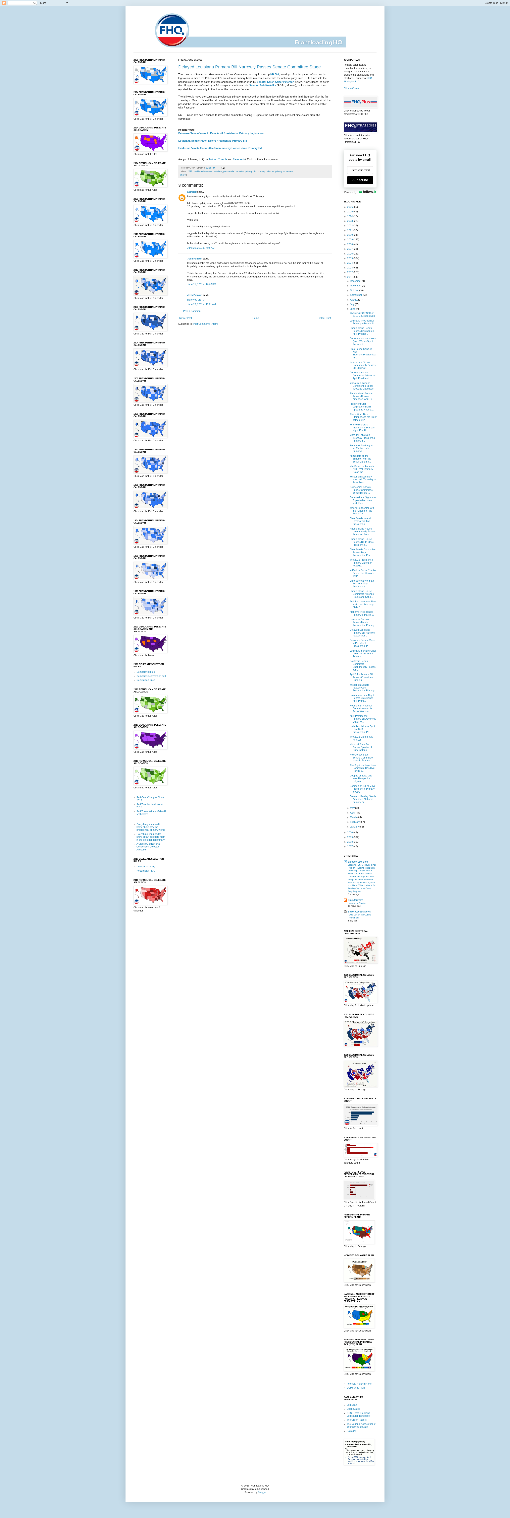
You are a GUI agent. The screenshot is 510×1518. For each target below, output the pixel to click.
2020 (350, 235)
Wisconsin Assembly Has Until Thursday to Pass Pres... (363, 479)
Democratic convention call (151, 676)
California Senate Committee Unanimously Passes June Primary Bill (220, 148)
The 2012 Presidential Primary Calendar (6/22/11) (362, 562)
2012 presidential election (199, 171)
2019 (350, 239)
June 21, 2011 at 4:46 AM (201, 248)
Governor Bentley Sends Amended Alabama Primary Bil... (363, 799)
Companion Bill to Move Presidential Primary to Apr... (363, 789)
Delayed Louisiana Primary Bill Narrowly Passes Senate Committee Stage (249, 66)
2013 (350, 267)
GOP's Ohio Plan (356, 1387)
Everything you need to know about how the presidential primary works (150, 827)
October (354, 290)
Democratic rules (145, 672)
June (353, 309)
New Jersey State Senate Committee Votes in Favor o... (361, 757)
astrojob (192, 191)
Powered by (350, 191)
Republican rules (145, 680)
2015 (350, 258)
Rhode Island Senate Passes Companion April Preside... (362, 331)
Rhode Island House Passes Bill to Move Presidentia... (362, 542)
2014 (350, 262)
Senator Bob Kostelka (262, 85)
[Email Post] (222, 168)
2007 (350, 846)
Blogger (262, 1492)
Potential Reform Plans (359, 1383)
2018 (350, 244)
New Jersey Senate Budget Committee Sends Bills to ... (361, 490)
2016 (350, 253)
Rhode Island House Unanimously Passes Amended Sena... (363, 531)
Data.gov (351, 1431)
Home (255, 318)
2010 (350, 832)
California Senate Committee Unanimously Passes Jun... (363, 665)
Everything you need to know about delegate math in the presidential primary (150, 837)
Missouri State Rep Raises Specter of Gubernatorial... (361, 747)
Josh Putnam (194, 258)
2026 (350, 207)
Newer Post (185, 318)
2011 (350, 277)
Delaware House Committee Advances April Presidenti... (363, 375)
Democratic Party (145, 866)
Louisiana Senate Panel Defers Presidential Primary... (363, 653)
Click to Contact (352, 88)
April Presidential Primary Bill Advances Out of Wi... (363, 719)
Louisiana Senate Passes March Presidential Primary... (363, 622)
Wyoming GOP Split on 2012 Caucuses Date (363, 314)
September (356, 295)
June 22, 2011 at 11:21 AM (201, 304)
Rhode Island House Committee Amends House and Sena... (362, 594)
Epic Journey (355, 900)
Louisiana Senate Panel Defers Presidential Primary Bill (212, 140)
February (355, 822)
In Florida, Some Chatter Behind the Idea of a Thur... (363, 573)
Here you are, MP (196, 299)
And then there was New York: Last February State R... (363, 604)
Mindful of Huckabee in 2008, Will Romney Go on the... (362, 469)
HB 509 (274, 74)
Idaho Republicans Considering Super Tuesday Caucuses (362, 386)
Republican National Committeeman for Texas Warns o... (361, 708)
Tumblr (222, 159)
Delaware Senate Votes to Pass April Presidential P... (362, 643)
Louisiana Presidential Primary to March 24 (362, 322)
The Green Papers (357, 1419)
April (353, 812)
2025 (350, 211)
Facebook (239, 159)
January (354, 826)
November (356, 285)
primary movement (284, 171)
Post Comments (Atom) (205, 324)
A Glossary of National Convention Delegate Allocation (148, 846)
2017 (350, 249)
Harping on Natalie (357, 903)
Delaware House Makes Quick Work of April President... (363, 341)
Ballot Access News (359, 911)
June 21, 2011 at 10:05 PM (201, 284)
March (353, 817)
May (352, 808)
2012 (350, 272)
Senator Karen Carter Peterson (275, 81)
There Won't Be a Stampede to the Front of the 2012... (363, 417)
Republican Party (145, 870)
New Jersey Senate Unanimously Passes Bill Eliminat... (363, 365)
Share (183, 175)
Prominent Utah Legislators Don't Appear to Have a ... (362, 406)
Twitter (213, 159)
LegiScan (352, 1405)
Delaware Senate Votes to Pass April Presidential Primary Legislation (221, 133)
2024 (350, 216)
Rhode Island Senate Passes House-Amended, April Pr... (362, 396)
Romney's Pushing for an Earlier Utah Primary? (361, 448)
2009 (350, 837)
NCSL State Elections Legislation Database (358, 1414)
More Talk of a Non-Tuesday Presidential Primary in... (363, 438)
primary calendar (266, 171)
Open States (353, 1409)
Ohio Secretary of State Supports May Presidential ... (362, 583)
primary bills (251, 171)
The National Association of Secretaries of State (361, 1425)
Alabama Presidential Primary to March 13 (362, 613)
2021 (350, 230)
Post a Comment (192, 311)
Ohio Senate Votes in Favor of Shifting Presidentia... (361, 521)
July (352, 304)
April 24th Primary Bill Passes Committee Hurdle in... (361, 677)
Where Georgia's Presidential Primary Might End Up (362, 427)
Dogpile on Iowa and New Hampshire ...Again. (361, 778)
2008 (350, 841)
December (356, 281)
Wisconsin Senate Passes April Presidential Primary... (363, 688)
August (354, 299)
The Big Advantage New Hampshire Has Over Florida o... (363, 768)
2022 (350, 225)
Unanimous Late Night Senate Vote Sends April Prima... (362, 698)
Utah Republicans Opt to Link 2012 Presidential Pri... (363, 729)
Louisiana (217, 171)
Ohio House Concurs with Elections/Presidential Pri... (363, 353)
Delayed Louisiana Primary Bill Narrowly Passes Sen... (362, 632)
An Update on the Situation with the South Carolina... (360, 459)
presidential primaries (233, 171)
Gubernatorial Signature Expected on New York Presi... (363, 500)
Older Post (325, 318)
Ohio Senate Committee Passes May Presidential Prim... (363, 552)
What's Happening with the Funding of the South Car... (362, 511)
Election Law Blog (358, 861)
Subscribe (360, 180)
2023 (350, 221)
